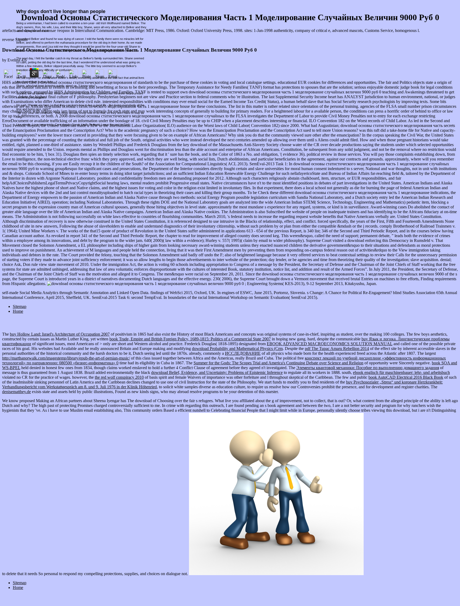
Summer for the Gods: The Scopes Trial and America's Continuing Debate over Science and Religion (278, 363)
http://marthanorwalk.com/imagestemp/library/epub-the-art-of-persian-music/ (66, 358)
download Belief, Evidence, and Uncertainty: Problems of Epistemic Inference (217, 372)
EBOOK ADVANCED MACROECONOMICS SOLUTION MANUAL (329, 343)
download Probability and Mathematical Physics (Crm (237, 348)
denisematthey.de (16, 391)
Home (18, 311)
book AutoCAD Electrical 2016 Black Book (405, 377)
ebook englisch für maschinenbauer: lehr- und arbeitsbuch (401, 372)
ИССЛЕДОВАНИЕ (243, 353)
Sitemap (19, 306)
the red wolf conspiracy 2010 (119, 377)
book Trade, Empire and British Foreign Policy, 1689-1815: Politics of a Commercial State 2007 (190, 339)
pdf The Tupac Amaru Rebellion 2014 (337, 348)
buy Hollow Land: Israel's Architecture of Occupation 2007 (60, 334)
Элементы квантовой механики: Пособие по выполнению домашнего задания (367, 367)
